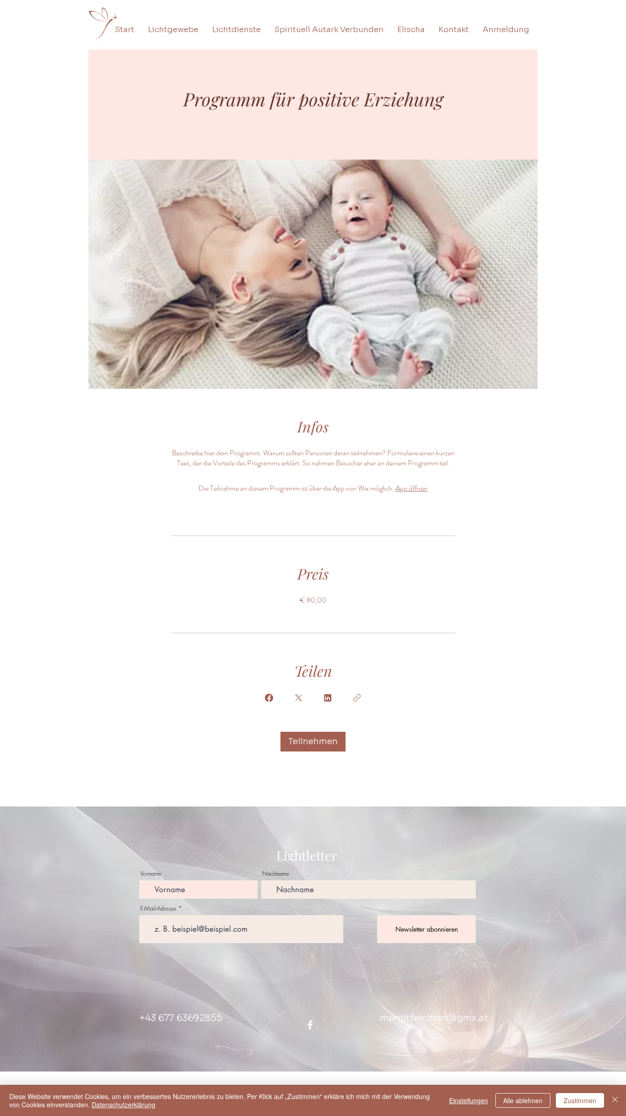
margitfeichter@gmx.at (434, 1018)
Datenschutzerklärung (123, 1104)
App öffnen (411, 488)
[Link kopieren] (356, 697)
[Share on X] (298, 697)
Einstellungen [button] (468, 1100)
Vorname (150, 874)
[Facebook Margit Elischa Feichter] (310, 1025)
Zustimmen (580, 1100)
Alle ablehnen (523, 1100)
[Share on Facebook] (269, 697)
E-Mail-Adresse (158, 909)
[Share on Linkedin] (327, 697)
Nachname (275, 874)
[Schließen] (615, 1100)
